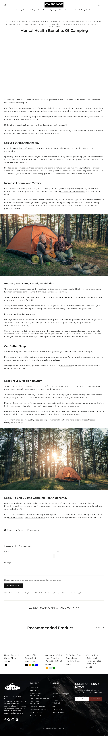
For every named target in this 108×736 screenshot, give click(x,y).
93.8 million (67, 100)
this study (21, 289)
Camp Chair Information (39, 699)
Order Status (58, 697)
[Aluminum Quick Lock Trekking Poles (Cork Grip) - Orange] (47, 668)
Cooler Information (37, 707)
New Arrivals (75, 10)
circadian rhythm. (53, 389)
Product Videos (36, 713)
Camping (10, 22)
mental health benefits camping (67, 22)
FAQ (54, 691)
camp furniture (15, 517)
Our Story (56, 688)
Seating (33, 10)
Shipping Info (58, 700)
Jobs (54, 706)
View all (100, 628)
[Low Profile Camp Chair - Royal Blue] (36, 665)
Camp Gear (42, 10)
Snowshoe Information (39, 710)
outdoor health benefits (76, 24)
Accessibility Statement (39, 716)
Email (57, 551)
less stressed (66, 365)
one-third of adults (27, 352)
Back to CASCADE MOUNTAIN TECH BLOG (56, 608)
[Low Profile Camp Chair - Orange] (30, 665)
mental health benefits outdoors (42, 24)
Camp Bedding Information (36, 703)
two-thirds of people (24, 148)
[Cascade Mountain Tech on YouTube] (17, 719)
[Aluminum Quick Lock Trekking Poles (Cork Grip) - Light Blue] (50, 668)
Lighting (52, 10)
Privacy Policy (53, 593)
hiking (44, 22)
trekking (96, 24)
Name (6, 551)
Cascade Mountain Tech (70, 514)
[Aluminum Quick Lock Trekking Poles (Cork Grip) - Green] (54, 668)
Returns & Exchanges (61, 694)
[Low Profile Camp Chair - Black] (26, 665)
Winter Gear (63, 10)
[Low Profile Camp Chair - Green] (33, 665)
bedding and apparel (35, 517)
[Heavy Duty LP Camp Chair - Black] (6, 665)
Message (7, 563)
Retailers (89, 10)
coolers (99, 514)
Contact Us (34, 688)
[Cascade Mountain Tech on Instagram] (12, 719)
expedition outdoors (28, 22)
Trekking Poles (21, 10)
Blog (83, 10)
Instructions (34, 691)
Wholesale (57, 703)
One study (19, 171)
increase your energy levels (72, 191)
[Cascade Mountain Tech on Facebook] (5, 720)
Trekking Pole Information (35, 694)
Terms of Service (70, 593)
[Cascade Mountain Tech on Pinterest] (8, 719)
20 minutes (16, 159)
